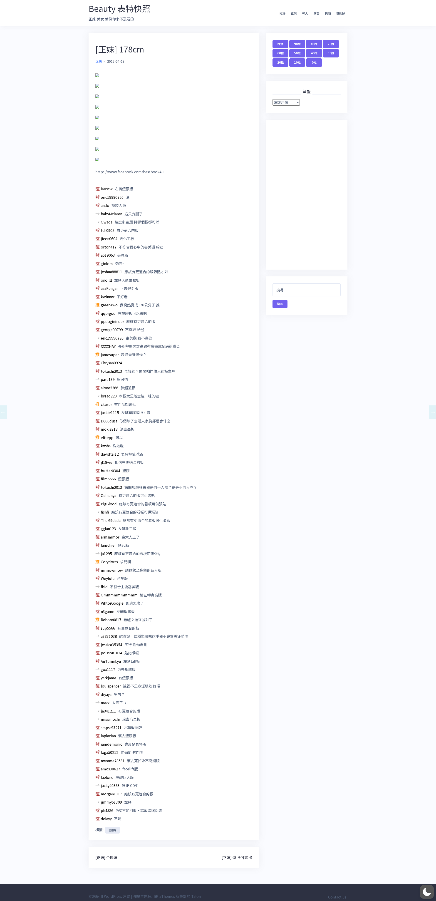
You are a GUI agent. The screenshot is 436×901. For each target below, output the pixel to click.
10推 (297, 62)
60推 (280, 53)
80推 (314, 44)
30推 (331, 53)
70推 (331, 44)
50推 (297, 53)
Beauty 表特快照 (119, 8)
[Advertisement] (306, 195)
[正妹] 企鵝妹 (106, 857)
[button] (427, 892)
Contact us (337, 897)
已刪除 (340, 13)
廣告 (317, 13)
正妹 (294, 13)
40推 (314, 53)
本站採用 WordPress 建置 (109, 896)
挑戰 (328, 13)
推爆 (282, 13)
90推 (297, 44)
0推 (314, 62)
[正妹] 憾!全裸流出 (237, 857)
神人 (305, 13)
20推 (280, 62)
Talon (196, 896)
